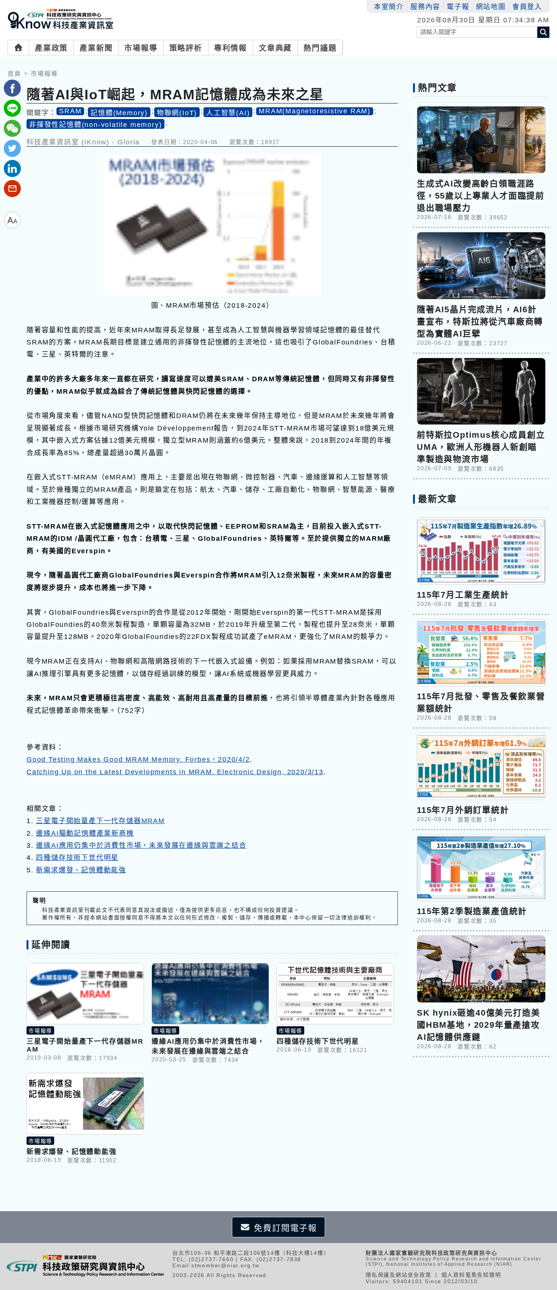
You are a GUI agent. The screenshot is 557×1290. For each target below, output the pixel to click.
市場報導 (140, 48)
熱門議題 (320, 48)
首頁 (14, 73)
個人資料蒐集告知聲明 (471, 1275)
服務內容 (425, 7)
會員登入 (527, 7)
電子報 (458, 7)
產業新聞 (96, 48)
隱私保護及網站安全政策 (399, 1275)
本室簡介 (389, 7)
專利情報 (230, 48)
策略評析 (185, 48)
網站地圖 (491, 7)
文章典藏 (275, 48)
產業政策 (51, 48)
